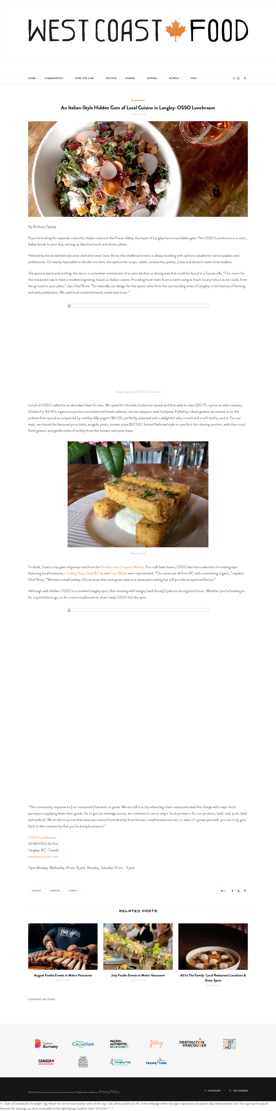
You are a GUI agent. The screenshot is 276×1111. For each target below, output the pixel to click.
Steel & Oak (94, 573)
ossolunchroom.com (43, 856)
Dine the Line (84, 78)
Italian (36, 890)
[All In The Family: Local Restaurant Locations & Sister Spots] (213, 946)
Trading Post (75, 573)
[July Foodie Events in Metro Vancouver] (138, 946)
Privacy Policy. (109, 1091)
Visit (194, 78)
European (138, 100)
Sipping (152, 78)
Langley (55, 890)
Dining (130, 78)
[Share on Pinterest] (245, 891)
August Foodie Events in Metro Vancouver (63, 975)
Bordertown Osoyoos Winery (122, 567)
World (174, 78)
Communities (54, 78)
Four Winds (118, 573)
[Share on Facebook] (232, 891)
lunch (73, 890)
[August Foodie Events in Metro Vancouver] (63, 946)
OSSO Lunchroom (42, 837)
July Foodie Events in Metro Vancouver (138, 975)
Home (32, 78)
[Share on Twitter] (238, 891)
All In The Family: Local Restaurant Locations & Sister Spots (213, 977)
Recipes (111, 78)
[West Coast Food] (138, 30)
